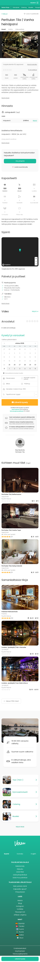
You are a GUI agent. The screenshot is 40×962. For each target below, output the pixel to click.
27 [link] (4, 349)
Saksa (21, 935)
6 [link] (19, 353)
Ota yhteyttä (20, 161)
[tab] (20, 120)
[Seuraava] (33, 480)
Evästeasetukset (20, 948)
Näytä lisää (5, 98)
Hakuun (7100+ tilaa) (12, 701)
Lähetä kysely (21, 402)
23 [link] (35, 361)
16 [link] (35, 357)
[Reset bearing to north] (36, 264)
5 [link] (14, 353)
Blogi (20, 903)
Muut (21, 938)
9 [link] (35, 353)
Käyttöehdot (20, 951)
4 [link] (9, 353)
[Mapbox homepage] (6, 265)
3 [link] (4, 353)
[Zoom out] (36, 261)
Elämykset (16, 7)
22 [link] (30, 361)
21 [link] (25, 361)
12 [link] (14, 357)
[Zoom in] (36, 258)
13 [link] (19, 357)
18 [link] (9, 361)
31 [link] (25, 349)
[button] (2, 44)
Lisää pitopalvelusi (20, 875)
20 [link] (20, 361)
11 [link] (9, 357)
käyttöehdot (16, 409)
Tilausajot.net (20, 912)
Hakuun (5, 14)
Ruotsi (21, 932)
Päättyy (27, 384)
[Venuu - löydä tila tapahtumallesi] (5, 2)
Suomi (6, 854)
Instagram (20, 906)
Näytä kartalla (32, 64)
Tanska (21, 926)
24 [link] (4, 365)
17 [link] (4, 361)
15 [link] (30, 357)
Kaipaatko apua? (20, 889)
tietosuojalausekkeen (16, 411)
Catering (24, 7)
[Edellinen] (6, 480)
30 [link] (20, 349)
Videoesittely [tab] (19, 29)
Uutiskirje (20, 909)
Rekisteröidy (20, 866)
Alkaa (8, 384)
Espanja (21, 923)
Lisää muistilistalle (32, 14)
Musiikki (30, 7)
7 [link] (24, 353)
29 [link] (14, 349)
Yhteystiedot (20, 892)
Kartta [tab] (10, 29)
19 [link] (14, 361)
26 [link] (14, 365)
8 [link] (30, 353)
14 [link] (25, 357)
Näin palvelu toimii (20, 886)
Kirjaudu (20, 869)
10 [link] (4, 357)
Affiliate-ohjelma (20, 915)
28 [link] (9, 349)
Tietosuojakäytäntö (20, 954)
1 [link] (9, 369)
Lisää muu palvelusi (20, 877)
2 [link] (35, 349)
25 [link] (9, 365)
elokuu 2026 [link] (19, 343)
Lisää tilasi (20, 872)
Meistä (20, 900)
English (33, 854)
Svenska (20, 854)
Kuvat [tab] (4, 29)
